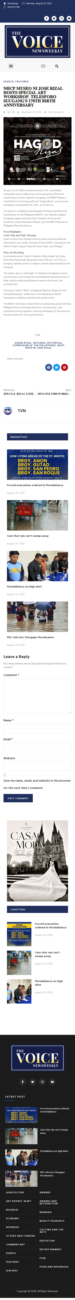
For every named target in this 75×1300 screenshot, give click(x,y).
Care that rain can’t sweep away (27, 536)
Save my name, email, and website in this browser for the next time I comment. (37, 784)
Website (9, 758)
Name (8, 720)
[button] (11, 66)
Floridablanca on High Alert (24, 586)
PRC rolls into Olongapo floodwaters (30, 637)
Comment (11, 675)
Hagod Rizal (23, 342)
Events (8, 81)
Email (8, 739)
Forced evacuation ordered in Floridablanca (35, 485)
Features (22, 81)
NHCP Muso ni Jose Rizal (45, 346)
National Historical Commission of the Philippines (38, 344)
